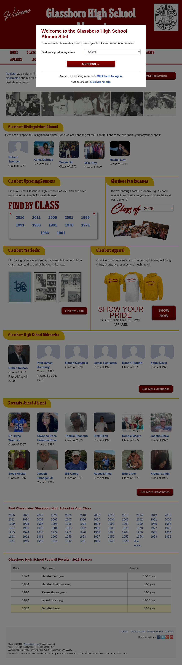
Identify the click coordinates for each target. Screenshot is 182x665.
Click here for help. (100, 82)
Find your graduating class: (58, 52)
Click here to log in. (110, 76)
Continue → (91, 64)
